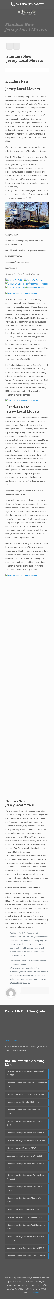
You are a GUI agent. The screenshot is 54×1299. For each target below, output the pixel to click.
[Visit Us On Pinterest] (38, 284)
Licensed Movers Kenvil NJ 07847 (21, 1148)
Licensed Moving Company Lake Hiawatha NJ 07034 (27, 1085)
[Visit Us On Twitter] (14, 280)
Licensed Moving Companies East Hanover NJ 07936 (25, 1238)
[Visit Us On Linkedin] (35, 287)
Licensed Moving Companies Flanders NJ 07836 (25, 1188)
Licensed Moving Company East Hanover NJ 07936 (26, 1227)
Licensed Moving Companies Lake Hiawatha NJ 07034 (26, 1073)
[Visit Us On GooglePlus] (16, 284)
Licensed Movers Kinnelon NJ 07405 (23, 1102)
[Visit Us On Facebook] (34, 280)
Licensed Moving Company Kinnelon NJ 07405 (24, 1112)
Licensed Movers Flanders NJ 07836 (23, 1209)
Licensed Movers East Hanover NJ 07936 (24, 1217)
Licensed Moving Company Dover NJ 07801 (26, 1256)
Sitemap (35, 1293)
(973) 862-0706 (11, 235)
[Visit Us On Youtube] (15, 287)
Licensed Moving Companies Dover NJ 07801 (26, 1248)
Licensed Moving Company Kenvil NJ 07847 (26, 1140)
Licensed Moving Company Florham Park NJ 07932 (26, 1166)
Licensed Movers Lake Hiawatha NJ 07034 (25, 1094)
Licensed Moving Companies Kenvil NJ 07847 (26, 1133)
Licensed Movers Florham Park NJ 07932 (24, 1156)
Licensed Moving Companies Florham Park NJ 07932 (25, 1177)
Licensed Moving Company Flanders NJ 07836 (24, 1200)
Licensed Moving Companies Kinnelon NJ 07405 (25, 1123)
